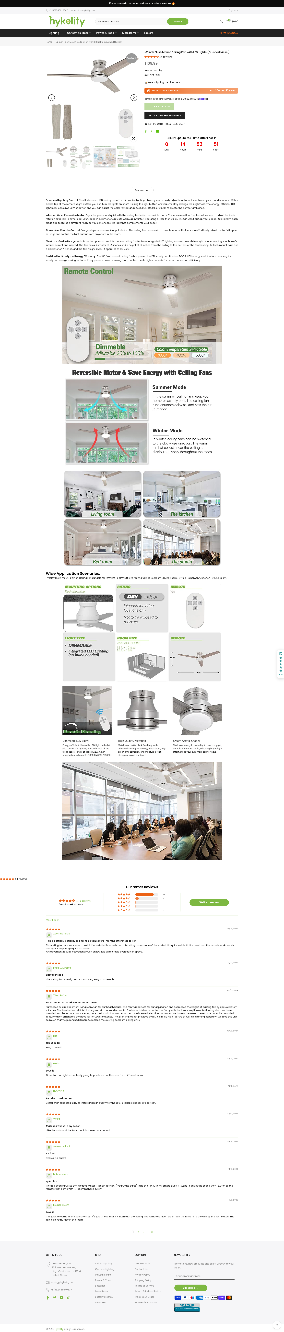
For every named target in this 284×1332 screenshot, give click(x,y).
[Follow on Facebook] (48, 1297)
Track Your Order (144, 1297)
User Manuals (142, 1263)
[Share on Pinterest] (151, 131)
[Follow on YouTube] (61, 1297)
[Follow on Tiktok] (68, 1297)
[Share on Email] (157, 131)
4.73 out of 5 (83, 900)
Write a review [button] (209, 902)
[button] (151, 56)
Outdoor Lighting (104, 1269)
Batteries (100, 1285)
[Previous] (51, 97)
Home (49, 41)
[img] (53, 929)
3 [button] (143, 1232)
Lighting (54, 33)
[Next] (133, 97)
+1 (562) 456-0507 (58, 10)
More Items (129, 33)
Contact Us (141, 1269)
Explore (148, 33)
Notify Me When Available (165, 115)
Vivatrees (100, 1302)
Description (142, 190)
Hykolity (158, 70)
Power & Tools (105, 33)
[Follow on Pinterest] (54, 1297)
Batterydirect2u (104, 1297)
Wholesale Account (146, 1302)
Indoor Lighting (103, 1263)
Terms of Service (144, 1285)
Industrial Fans (103, 1274)
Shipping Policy (143, 1280)
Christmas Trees (78, 33)
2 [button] (138, 1232)
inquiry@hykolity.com (84, 10)
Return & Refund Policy (148, 1291)
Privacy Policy (142, 1274)
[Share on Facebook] (145, 131)
